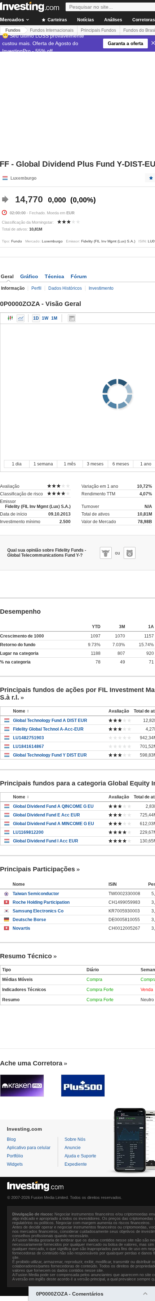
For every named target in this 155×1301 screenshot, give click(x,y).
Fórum (79, 276)
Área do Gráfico (21, 318)
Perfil (36, 288)
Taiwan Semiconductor (36, 893)
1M (54, 318)
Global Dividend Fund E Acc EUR (46, 815)
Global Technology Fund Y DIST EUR (50, 755)
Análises (113, 19)
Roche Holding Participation (41, 902)
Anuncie (73, 1147)
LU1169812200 (28, 832)
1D (36, 318)
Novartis (21, 928)
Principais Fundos (98, 30)
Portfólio (15, 1155)
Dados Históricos (65, 288)
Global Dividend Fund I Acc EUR (45, 841)
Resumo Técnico (26, 956)
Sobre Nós (75, 1139)
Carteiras (56, 19)
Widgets (15, 1164)
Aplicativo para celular (28, 1147)
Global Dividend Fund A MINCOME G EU (53, 823)
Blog (11, 1139)
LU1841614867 (28, 746)
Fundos (13, 30)
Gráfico (29, 276)
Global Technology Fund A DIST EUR (50, 720)
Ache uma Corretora (31, 1063)
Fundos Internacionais (52, 30)
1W (45, 318)
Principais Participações (37, 869)
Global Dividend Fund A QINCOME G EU (53, 806)
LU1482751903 (28, 737)
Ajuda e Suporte (80, 1155)
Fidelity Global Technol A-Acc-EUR (48, 729)
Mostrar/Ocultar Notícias (72, 318)
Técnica (54, 276)
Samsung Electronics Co (38, 911)
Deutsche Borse (29, 919)
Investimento (101, 288)
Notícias (85, 19)
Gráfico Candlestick (10, 318)
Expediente (76, 1164)
